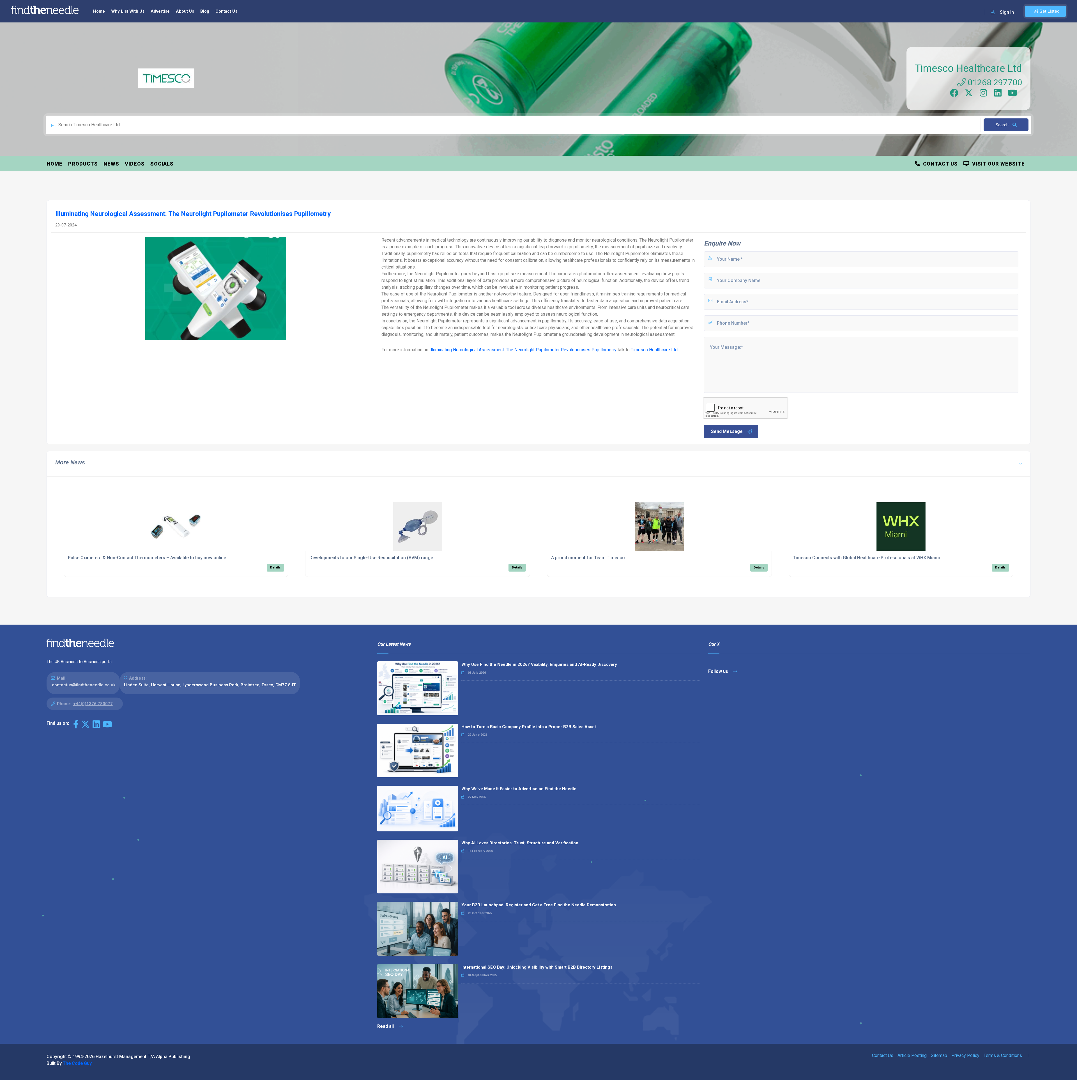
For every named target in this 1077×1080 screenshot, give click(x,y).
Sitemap (939, 1055)
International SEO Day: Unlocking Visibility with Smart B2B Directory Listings (536, 967)
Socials (162, 164)
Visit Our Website (997, 164)
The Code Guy (77, 1063)
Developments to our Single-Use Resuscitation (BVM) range (371, 557)
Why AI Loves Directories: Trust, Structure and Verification (519, 842)
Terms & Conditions (1003, 1055)
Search (1003, 124)
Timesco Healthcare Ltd (968, 68)
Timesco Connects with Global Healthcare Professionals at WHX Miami (866, 557)
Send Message (727, 431)
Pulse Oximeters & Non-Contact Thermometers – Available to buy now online (147, 557)
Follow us (718, 671)
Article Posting (912, 1055)
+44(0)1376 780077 (93, 703)
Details (275, 567)
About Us (185, 11)
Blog (204, 11)
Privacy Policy (965, 1055)
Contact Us (226, 11)
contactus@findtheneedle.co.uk (84, 684)
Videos (135, 164)
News (111, 164)
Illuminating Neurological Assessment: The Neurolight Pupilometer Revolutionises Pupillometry (522, 349)
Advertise (160, 11)
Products (83, 164)
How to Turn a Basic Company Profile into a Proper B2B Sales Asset (528, 726)
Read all (386, 1026)
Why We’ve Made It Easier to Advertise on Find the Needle (518, 788)
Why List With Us (127, 11)
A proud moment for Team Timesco (588, 557)
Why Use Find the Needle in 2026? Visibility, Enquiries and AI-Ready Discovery (539, 664)
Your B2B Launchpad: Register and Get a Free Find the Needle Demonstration (538, 904)
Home (99, 11)
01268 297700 (994, 82)
